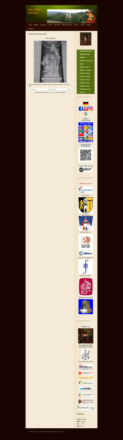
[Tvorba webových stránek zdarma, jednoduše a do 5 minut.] (38, 431)
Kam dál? (82, 92)
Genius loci (43, 24)
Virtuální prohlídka (85, 76)
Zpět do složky (51, 89)
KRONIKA (82, 57)
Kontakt (31, 28)
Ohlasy (83, 24)
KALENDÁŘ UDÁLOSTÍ (86, 51)
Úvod (30, 24)
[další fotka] (69, 62)
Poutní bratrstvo (84, 86)
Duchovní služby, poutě (86, 60)
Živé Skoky (57, 24)
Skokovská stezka (67, 24)
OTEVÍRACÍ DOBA (85, 54)
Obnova (76, 24)
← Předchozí (32, 89)
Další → (69, 89)
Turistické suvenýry (85, 89)
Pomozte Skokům (85, 73)
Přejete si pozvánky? (85, 70)
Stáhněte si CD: (85, 326)
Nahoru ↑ (62, 431)
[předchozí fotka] (32, 62)
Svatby (82, 64)
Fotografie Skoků (84, 79)
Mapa (50, 24)
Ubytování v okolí (85, 83)
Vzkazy (89, 24)
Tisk (46, 431)
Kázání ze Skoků (84, 67)
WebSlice (42, 431)
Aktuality (36, 24)
